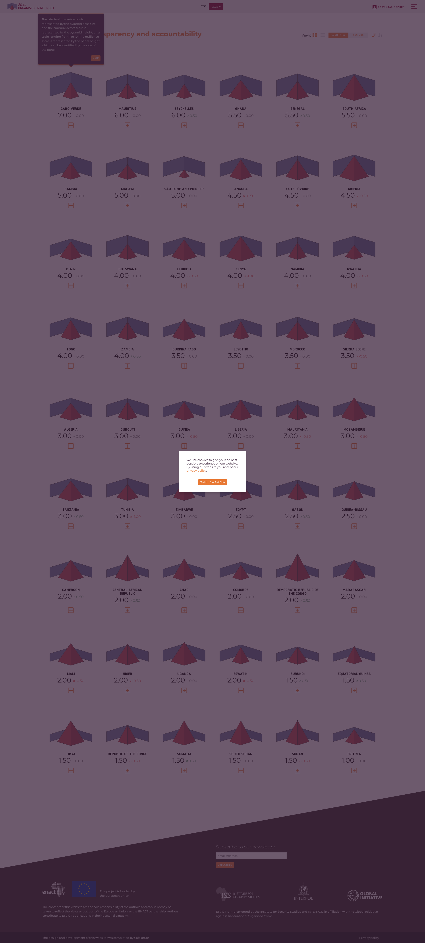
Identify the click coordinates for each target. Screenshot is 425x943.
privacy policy (196, 470)
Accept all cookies (212, 482)
